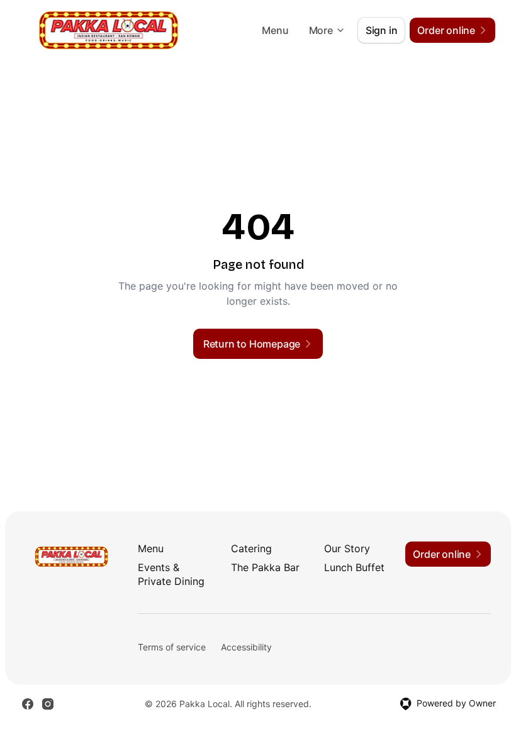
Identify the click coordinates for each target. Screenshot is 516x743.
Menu (275, 30)
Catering (251, 548)
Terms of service (172, 647)
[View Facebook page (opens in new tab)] (27, 704)
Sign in (382, 30)
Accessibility (246, 647)
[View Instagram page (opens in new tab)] (47, 704)
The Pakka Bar (265, 567)
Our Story (347, 548)
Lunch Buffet (354, 567)
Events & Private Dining (171, 574)
